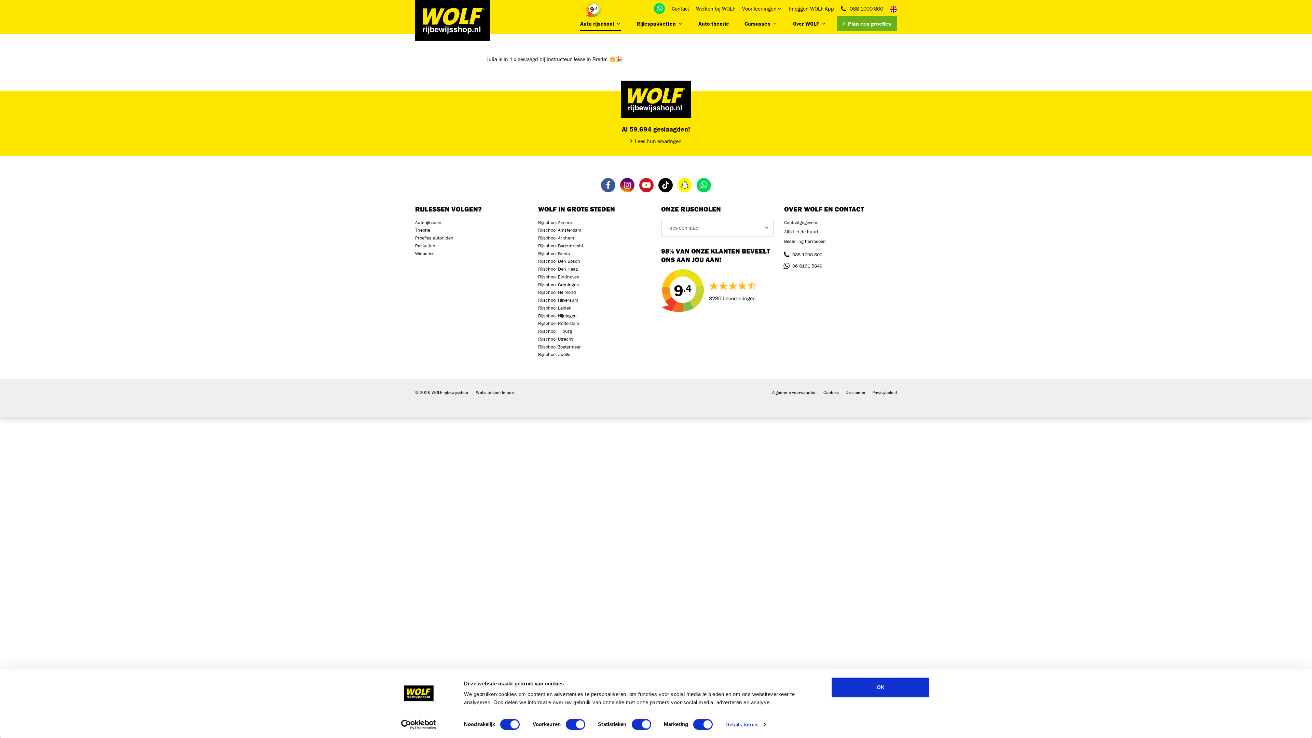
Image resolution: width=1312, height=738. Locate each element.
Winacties (425, 253)
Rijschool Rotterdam (558, 323)
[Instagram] (627, 185)
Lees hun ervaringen (658, 141)
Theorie (422, 230)
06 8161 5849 (807, 266)
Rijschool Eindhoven (558, 277)
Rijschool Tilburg (555, 331)
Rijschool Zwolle (554, 354)
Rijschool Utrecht (555, 339)
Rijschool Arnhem (556, 238)
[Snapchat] (685, 185)
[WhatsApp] (659, 8)
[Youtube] (646, 185)
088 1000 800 (866, 8)
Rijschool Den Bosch (559, 261)
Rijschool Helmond (557, 292)
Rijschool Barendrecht (560, 246)
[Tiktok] (665, 185)
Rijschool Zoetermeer (559, 347)
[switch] (575, 724)
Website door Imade (495, 392)
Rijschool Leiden (555, 308)
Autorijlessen (428, 222)
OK (881, 687)
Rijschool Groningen (558, 285)
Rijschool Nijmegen (557, 316)
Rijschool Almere (555, 222)
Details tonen (741, 724)
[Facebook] (608, 185)
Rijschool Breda (554, 253)
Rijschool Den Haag (558, 269)
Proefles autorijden (434, 238)
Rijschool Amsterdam (559, 230)
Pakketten (425, 246)
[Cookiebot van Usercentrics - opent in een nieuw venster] (419, 725)
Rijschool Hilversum (558, 300)
